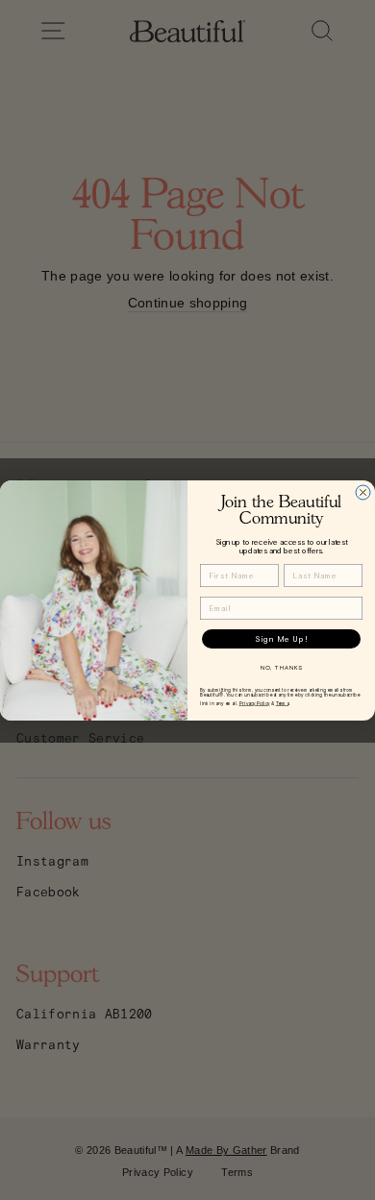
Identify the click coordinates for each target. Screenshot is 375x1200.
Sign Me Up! (281, 638)
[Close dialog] (363, 492)
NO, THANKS (282, 667)
